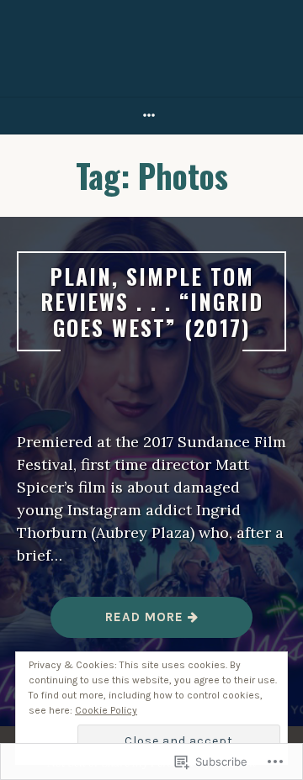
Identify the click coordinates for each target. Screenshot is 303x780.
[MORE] (151, 116)
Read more (119, 623)
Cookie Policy (106, 710)
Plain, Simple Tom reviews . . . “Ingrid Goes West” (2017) (151, 301)
